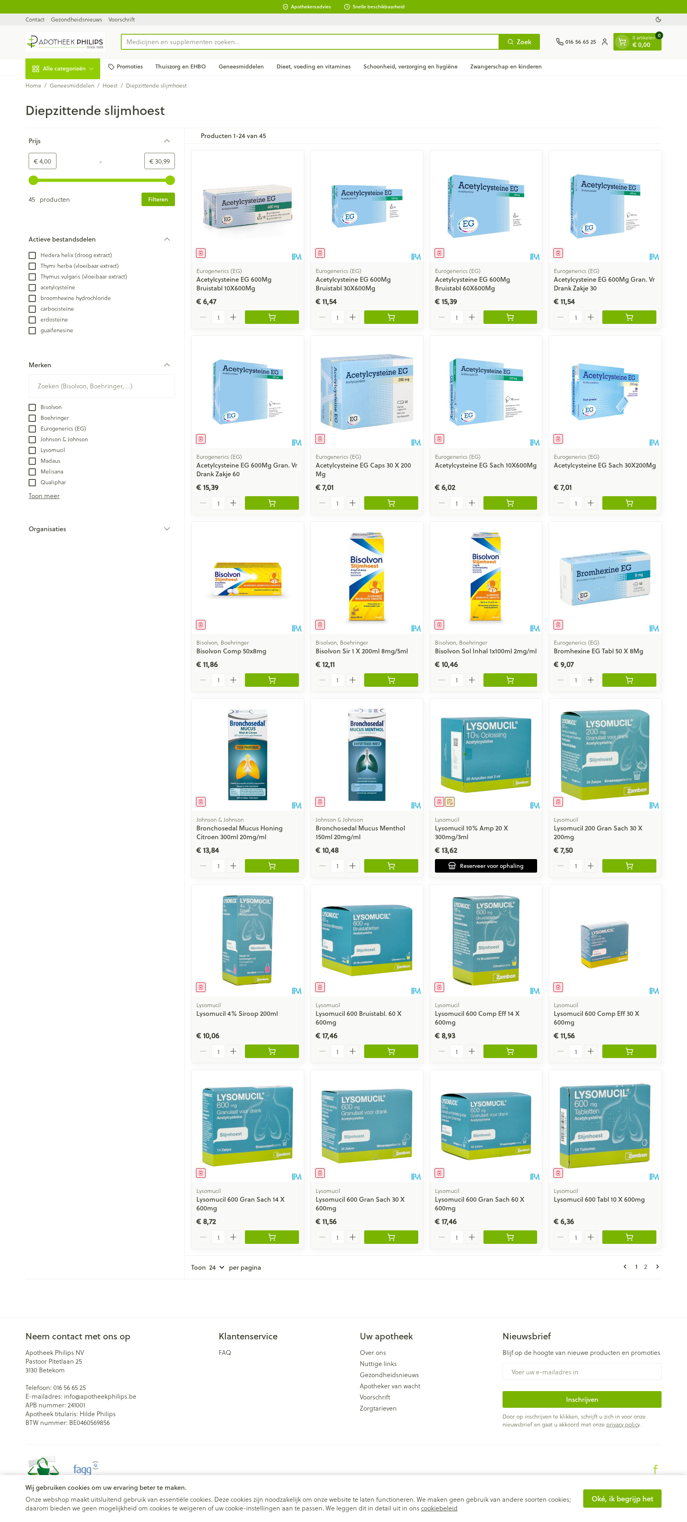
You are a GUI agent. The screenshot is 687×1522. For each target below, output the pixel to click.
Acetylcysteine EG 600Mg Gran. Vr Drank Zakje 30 (604, 283)
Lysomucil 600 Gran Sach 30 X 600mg (360, 1203)
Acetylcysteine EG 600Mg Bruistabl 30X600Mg (353, 283)
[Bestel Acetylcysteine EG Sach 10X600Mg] (510, 503)
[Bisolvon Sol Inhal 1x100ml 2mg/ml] (486, 578)
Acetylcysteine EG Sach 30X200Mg (605, 465)
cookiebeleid (439, 1507)
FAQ (225, 1352)
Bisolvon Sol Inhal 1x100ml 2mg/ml (486, 650)
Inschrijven (582, 1399)
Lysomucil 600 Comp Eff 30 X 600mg (596, 1018)
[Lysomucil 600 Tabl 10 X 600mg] (605, 1126)
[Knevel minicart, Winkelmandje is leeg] (622, 42)
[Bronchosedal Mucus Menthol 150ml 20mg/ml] (367, 755)
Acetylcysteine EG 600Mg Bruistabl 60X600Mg (472, 283)
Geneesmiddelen (241, 66)
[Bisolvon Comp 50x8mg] (248, 578)
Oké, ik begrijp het (622, 1498)
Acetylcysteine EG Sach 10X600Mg (486, 465)
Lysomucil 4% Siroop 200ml (237, 1013)
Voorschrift (122, 19)
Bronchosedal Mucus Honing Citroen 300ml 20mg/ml (239, 832)
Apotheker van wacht (390, 1386)
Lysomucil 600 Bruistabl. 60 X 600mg (359, 1018)
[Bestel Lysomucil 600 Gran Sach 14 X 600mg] (272, 1237)
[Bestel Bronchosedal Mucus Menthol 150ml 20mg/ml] (391, 866)
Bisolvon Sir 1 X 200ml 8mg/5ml (362, 650)
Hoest (110, 86)
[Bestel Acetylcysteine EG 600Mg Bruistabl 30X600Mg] (391, 317)
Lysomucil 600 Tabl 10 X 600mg (599, 1199)
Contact (35, 19)
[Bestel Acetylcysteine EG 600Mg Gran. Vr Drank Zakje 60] (272, 503)
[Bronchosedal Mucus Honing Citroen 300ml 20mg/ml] (248, 755)
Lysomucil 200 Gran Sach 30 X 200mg (598, 832)
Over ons (373, 1352)
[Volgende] (656, 1266)
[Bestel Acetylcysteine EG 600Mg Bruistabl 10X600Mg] (272, 317)
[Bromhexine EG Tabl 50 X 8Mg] (605, 578)
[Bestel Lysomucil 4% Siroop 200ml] (272, 1051)
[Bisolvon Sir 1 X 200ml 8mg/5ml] (367, 578)
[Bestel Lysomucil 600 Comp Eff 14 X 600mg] (510, 1051)
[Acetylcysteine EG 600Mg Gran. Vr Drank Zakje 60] (248, 392)
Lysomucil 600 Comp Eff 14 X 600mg (477, 1018)
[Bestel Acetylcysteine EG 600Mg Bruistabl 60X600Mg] (510, 317)
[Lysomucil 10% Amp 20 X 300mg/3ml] (486, 755)
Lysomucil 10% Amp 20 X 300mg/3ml (471, 832)
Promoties (130, 66)
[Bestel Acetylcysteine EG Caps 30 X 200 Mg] (391, 503)
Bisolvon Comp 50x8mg (231, 650)
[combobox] (310, 42)
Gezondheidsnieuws (76, 19)
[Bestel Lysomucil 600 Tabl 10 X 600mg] (629, 1237)
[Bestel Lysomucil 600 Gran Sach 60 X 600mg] (510, 1237)
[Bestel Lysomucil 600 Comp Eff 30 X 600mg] (629, 1051)
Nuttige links (378, 1363)
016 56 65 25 (69, 1387)
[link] (626, 1266)
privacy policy (622, 1424)
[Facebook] (656, 1469)
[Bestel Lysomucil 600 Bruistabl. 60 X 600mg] (391, 1051)
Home (33, 86)
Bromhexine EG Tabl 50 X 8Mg (598, 650)
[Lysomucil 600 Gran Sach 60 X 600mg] (486, 1126)
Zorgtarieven (378, 1408)
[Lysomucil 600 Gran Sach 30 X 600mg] (367, 1126)
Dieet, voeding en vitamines (314, 66)
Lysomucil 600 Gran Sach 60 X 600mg (479, 1203)
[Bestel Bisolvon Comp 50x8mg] (272, 680)
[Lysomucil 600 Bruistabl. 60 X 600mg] (367, 941)
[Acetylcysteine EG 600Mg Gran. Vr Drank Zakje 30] (605, 206)
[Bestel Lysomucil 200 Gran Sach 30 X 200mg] (629, 866)
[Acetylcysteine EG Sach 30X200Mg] (605, 392)
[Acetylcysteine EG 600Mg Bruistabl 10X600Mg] (248, 206)
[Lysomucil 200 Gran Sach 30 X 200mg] (605, 755)
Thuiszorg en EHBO (180, 66)
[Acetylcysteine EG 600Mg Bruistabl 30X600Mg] (367, 206)
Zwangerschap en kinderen (506, 66)
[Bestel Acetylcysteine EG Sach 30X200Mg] (629, 503)
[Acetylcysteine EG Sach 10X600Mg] (486, 392)
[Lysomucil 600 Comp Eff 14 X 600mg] (486, 941)
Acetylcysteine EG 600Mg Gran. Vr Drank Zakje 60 (246, 469)
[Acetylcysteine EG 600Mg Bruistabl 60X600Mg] (486, 206)
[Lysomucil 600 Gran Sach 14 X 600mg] (248, 1126)
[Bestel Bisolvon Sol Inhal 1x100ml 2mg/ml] (510, 680)
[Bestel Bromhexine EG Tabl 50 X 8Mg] (629, 680)
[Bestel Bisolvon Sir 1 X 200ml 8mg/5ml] (391, 680)
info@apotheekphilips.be (100, 1396)
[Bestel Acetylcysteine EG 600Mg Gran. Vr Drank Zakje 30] (629, 317)
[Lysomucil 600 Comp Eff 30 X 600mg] (605, 941)
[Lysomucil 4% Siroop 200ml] (248, 941)
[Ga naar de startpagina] (65, 42)
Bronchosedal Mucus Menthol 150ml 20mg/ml (360, 832)
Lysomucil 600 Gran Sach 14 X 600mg (240, 1203)
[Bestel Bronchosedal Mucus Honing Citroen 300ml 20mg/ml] (272, 866)
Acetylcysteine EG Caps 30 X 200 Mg (363, 469)
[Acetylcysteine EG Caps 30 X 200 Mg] (367, 392)
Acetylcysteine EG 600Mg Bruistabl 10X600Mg (234, 283)
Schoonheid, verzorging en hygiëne (410, 66)
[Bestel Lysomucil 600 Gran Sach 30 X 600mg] (391, 1237)
